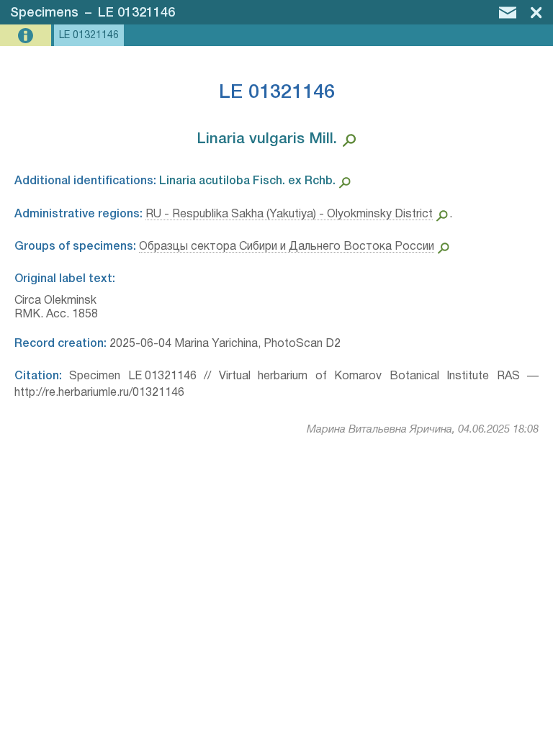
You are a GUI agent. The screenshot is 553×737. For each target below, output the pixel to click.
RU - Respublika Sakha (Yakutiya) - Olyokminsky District (289, 214)
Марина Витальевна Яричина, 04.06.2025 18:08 (423, 430)
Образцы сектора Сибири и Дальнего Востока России (286, 247)
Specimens (44, 13)
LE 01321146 (136, 13)
